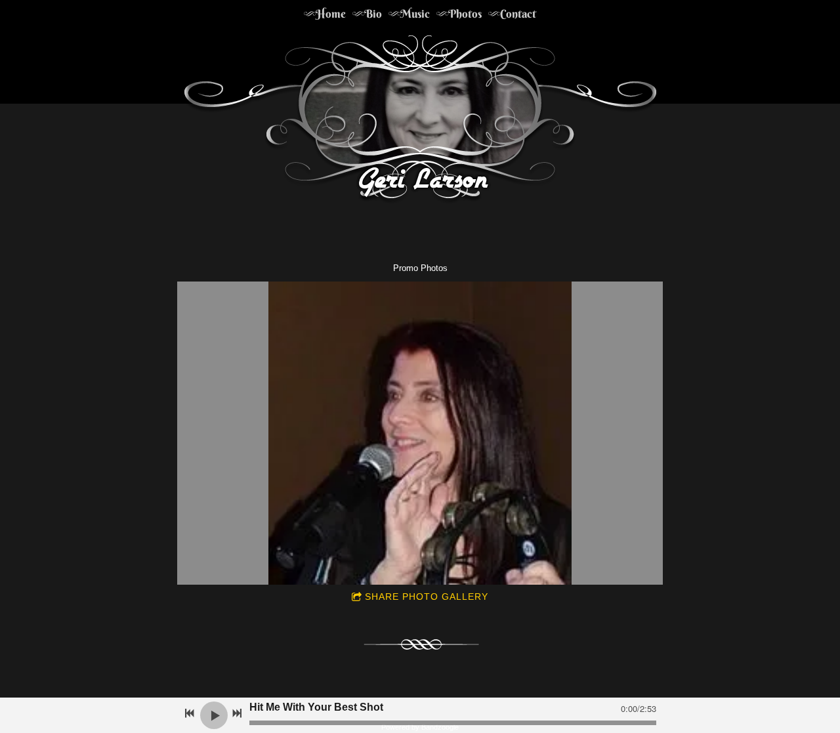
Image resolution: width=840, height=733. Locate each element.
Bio (373, 13)
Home (331, 13)
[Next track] (237, 713)
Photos (465, 13)
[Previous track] (190, 713)
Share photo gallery (426, 596)
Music (415, 13)
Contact (518, 13)
